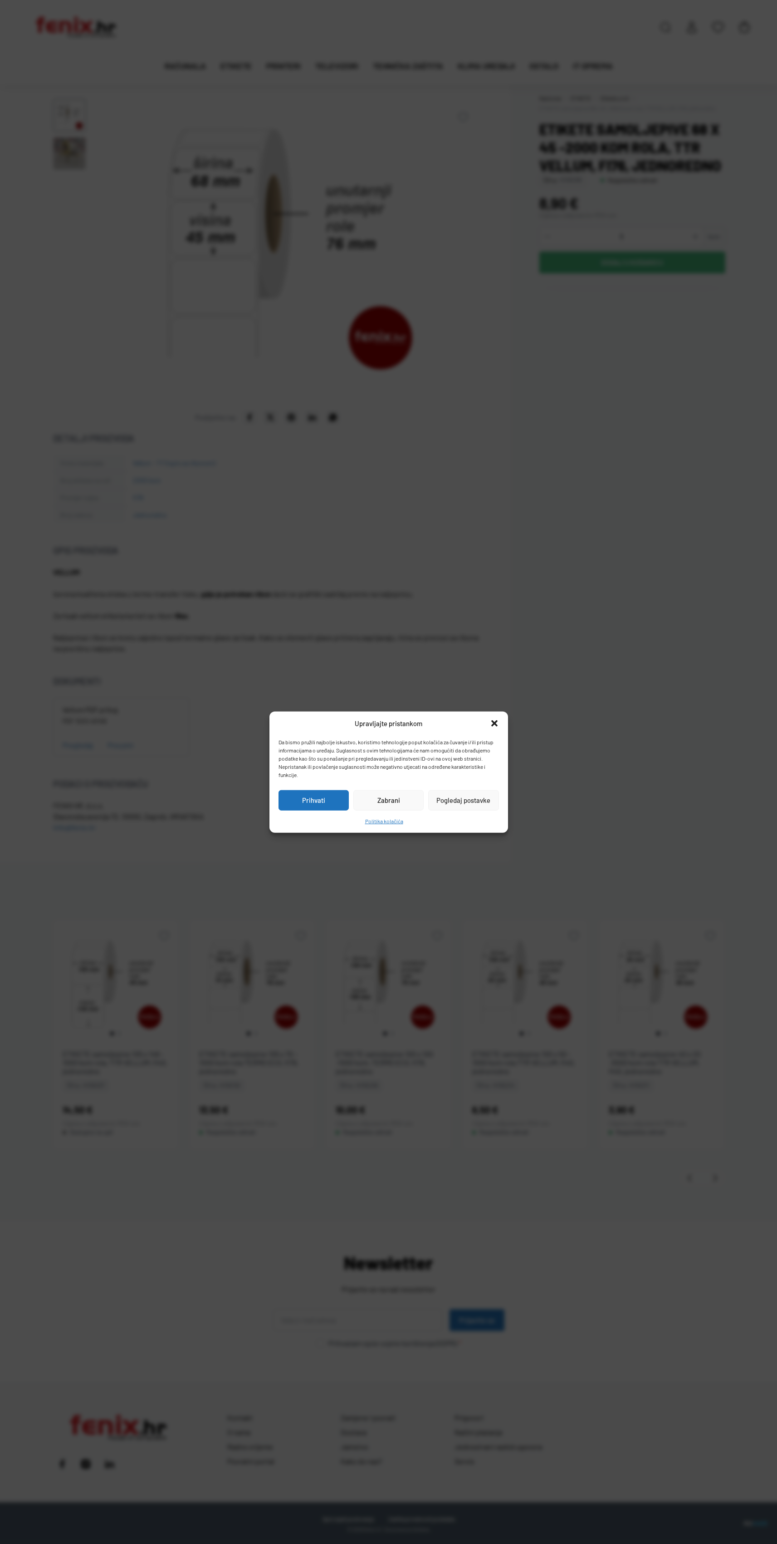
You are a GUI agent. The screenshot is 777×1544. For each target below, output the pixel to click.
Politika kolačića (384, 820)
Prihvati (313, 800)
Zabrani (388, 800)
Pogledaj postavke (463, 800)
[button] (494, 723)
